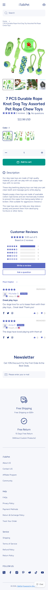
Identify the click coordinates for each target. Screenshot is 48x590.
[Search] (5, 13)
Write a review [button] (24, 265)
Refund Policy (8, 550)
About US (7, 463)
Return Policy (8, 555)
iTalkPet (20, 586)
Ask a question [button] (24, 272)
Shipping (6, 538)
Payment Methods (10, 509)
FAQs (5, 497)
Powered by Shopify (30, 586)
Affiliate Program (10, 475)
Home (5, 21)
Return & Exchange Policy (13, 515)
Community (7, 481)
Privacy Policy (8, 503)
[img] (9, 289)
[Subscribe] (42, 374)
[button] (44, 4)
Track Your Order (10, 521)
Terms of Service (10, 544)
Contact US (8, 469)
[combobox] (24, 13)
